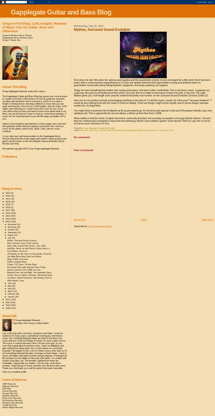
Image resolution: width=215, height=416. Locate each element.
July (10, 238)
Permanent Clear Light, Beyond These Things (26, 267)
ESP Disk (6, 388)
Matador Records (10, 395)
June (10, 283)
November (12, 227)
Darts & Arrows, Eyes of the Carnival (22, 243)
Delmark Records (10, 386)
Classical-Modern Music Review (17, 35)
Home (144, 219)
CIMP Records (9, 384)
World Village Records (12, 407)
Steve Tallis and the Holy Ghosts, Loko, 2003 (26, 246)
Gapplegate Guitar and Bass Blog (61, 12)
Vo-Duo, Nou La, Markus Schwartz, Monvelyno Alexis (30, 275)
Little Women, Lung (15, 280)
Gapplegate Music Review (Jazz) (17, 38)
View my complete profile (14, 372)
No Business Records (12, 400)
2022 (8, 196)
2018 (8, 207)
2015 (8, 216)
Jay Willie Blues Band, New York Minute (24, 256)
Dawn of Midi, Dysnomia (17, 259)
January (11, 297)
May (10, 286)
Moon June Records (11, 398)
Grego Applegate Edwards (27, 320)
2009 (8, 308)
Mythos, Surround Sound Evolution (22, 240)
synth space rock (166, 130)
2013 (8, 221)
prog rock (154, 130)
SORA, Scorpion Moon (16, 262)
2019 (8, 204)
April (10, 289)
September (13, 232)
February (12, 294)
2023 (8, 193)
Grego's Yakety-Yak (11, 40)
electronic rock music (90, 130)
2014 (8, 219)
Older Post (207, 219)
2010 (8, 305)
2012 (8, 299)
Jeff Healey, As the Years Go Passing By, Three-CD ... (30, 254)
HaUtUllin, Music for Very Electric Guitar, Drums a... (29, 248)
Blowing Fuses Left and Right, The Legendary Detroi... (30, 272)
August (11, 235)
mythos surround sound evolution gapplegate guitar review (124, 130)
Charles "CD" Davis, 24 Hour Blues (22, 264)
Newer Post (80, 219)
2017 (8, 210)
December (12, 224)
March (11, 291)
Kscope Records (10, 393)
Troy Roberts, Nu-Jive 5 (17, 251)
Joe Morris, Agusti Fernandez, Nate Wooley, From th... (30, 278)
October (11, 230)
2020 (8, 201)
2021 (8, 199)
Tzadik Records (9, 405)
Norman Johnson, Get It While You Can (24, 270)
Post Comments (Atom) (100, 226)
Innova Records (9, 391)
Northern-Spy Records (12, 402)
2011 (8, 302)
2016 (8, 213)
